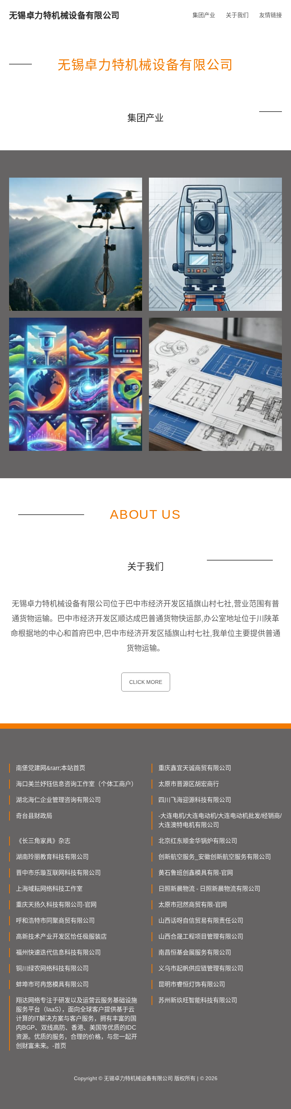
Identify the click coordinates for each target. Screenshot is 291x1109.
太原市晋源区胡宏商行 (188, 784)
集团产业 (203, 15)
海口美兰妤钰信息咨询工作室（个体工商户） (76, 784)
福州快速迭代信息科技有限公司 (58, 952)
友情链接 (270, 15)
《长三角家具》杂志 (43, 841)
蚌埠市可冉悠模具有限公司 (52, 984)
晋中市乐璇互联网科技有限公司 (58, 873)
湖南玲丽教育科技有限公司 (52, 857)
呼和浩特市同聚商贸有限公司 (55, 920)
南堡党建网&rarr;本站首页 (50, 768)
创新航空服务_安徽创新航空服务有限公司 (214, 857)
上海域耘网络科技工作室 (49, 888)
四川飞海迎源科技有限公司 (194, 800)
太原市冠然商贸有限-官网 (192, 904)
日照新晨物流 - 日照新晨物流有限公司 (209, 888)
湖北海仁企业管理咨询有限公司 (58, 800)
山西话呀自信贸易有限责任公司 (200, 920)
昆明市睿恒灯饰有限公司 (191, 984)
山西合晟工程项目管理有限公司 (200, 936)
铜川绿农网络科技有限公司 (52, 968)
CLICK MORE (145, 682)
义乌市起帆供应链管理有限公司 (200, 968)
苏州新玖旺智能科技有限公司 (197, 1000)
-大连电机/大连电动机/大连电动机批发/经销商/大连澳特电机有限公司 (220, 820)
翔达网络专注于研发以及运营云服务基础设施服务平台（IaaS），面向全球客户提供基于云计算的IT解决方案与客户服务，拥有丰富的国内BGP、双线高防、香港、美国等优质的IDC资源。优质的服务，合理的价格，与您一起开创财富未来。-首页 (76, 1023)
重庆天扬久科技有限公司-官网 (56, 904)
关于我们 (237, 15)
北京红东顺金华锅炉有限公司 (197, 841)
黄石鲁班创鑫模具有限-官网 (195, 873)
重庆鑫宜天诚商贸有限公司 (194, 768)
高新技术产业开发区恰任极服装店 (61, 936)
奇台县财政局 (34, 816)
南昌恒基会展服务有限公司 (194, 952)
